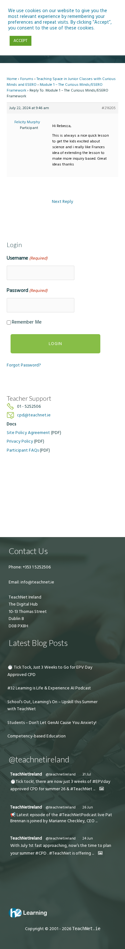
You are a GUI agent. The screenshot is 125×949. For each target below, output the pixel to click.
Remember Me (27, 322)
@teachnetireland (61, 774)
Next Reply (62, 202)
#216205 (109, 108)
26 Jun (87, 807)
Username (27, 257)
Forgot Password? (24, 365)
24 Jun (87, 838)
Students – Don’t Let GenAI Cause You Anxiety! (51, 723)
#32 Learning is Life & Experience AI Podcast (49, 688)
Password (27, 290)
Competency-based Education (36, 736)
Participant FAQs (23, 450)
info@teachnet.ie (37, 582)
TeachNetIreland (26, 774)
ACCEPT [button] (20, 41)
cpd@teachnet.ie (34, 415)
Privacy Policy (20, 441)
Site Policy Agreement (28, 433)
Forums (26, 79)
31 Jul (86, 774)
